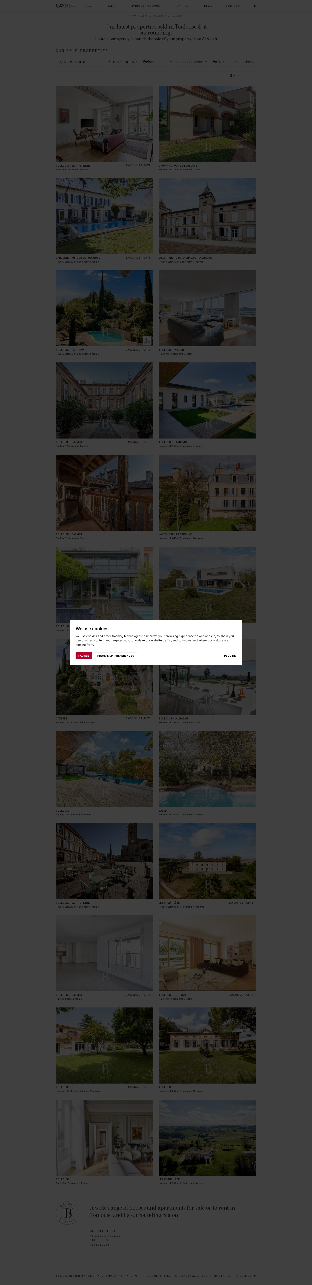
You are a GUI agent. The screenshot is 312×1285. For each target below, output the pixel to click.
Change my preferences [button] (115, 655)
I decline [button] (229, 655)
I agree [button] (83, 655)
